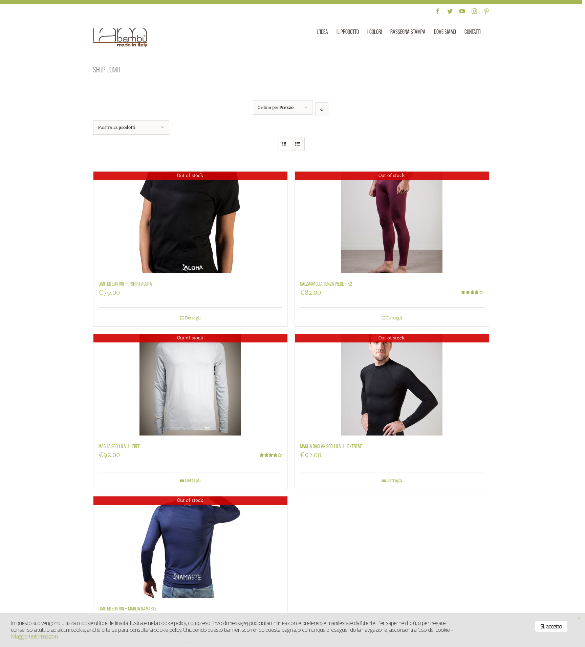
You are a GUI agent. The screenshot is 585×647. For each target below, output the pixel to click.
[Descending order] (321, 109)
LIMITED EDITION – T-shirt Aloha (125, 284)
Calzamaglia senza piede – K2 (326, 284)
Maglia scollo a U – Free (119, 446)
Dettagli (193, 317)
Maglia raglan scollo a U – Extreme (331, 446)
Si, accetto (551, 626)
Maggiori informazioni (34, 636)
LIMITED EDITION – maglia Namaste (128, 608)
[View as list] (297, 144)
